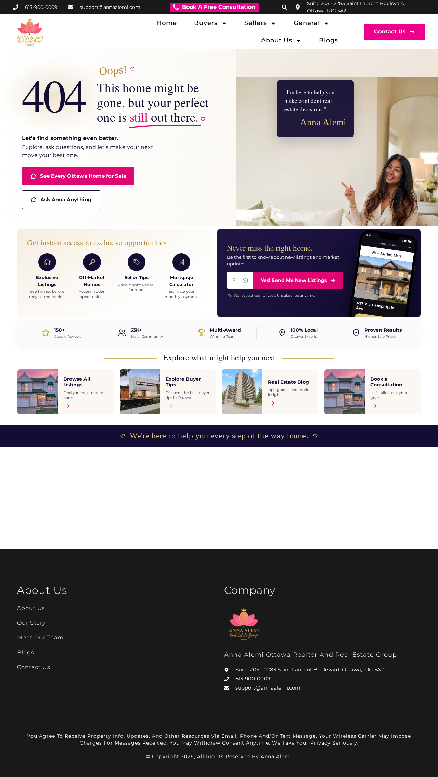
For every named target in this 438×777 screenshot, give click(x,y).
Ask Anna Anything (66, 199)
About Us (276, 40)
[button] (284, 7)
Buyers (206, 23)
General (307, 23)
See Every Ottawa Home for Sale (83, 176)
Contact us (33, 667)
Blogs (328, 40)
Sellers (255, 23)
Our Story (31, 622)
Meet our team (40, 637)
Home (166, 23)
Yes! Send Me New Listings (294, 280)
